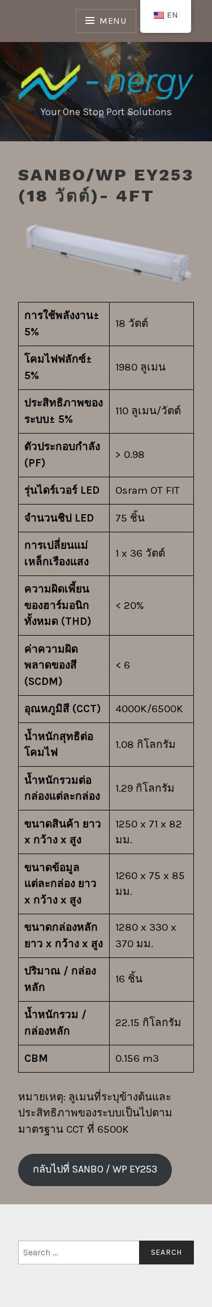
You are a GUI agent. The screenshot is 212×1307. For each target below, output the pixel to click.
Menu (113, 20)
